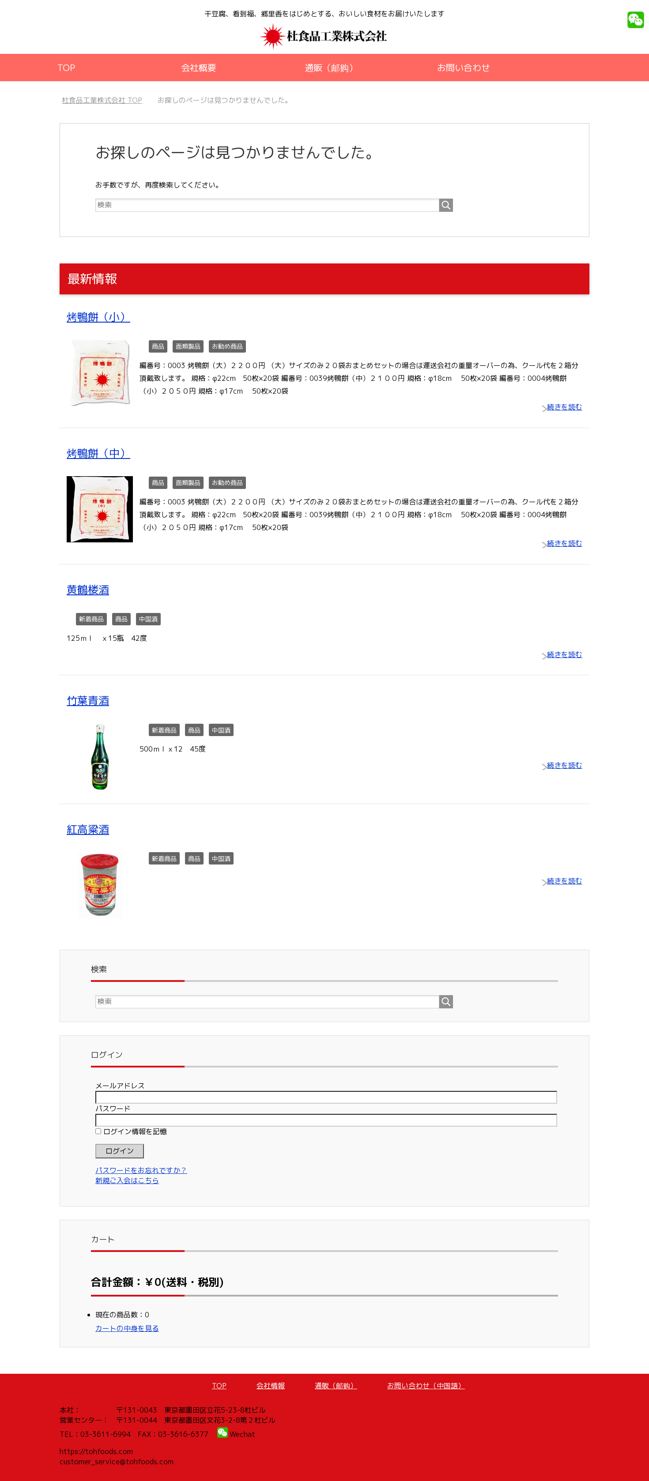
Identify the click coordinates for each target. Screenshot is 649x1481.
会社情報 (271, 1386)
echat (245, 1434)
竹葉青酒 (88, 700)
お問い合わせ (463, 67)
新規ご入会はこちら (127, 1180)
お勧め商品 (227, 346)
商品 (158, 346)
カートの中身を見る (127, 1328)
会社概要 (198, 67)
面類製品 (188, 346)
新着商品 (91, 619)
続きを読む (564, 407)
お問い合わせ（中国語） (426, 1386)
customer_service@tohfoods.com (117, 1461)
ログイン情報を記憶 (134, 1131)
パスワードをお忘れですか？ (141, 1170)
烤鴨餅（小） (98, 316)
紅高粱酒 (88, 829)
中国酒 (148, 619)
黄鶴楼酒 (88, 589)
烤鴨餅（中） (98, 453)
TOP (66, 67)
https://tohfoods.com (96, 1451)
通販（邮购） (331, 67)
